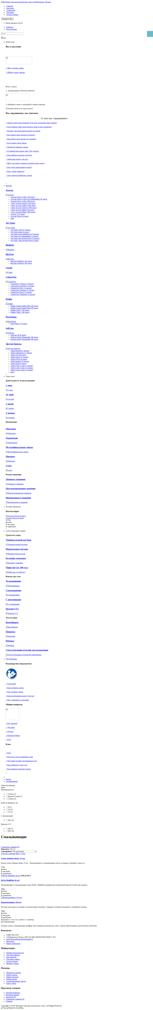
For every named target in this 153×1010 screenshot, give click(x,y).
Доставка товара (13, 959)
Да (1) (10, 829)
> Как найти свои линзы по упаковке (21, 139)
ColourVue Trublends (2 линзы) (23, 294)
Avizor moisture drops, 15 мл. (13, 858)
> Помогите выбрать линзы (17, 147)
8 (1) (10, 807)
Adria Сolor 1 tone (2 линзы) (22, 366)
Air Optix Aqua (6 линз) (20, 232)
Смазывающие (13, 590)
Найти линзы (11, 975)
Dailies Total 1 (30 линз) (20, 310)
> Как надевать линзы (15, 688)
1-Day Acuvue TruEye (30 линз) (23, 203)
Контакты (10, 941)
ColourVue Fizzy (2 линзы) (21, 288)
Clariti (9, 268)
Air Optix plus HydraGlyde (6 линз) (25, 241)
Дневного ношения (15, 479)
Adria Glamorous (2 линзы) (21, 353)
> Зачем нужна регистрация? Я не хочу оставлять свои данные (31, 123)
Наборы (10, 641)
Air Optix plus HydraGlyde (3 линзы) (25, 238)
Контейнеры (12, 622)
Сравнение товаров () (15, 999)
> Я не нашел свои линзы (16, 143)
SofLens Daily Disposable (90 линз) (24, 339)
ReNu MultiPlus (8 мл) (10, 880)
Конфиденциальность (15, 953)
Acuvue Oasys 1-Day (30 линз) (23, 197)
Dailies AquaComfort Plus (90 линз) (24, 308)
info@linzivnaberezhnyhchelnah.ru (19, 939)
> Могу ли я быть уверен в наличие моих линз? (25, 163)
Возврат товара (12, 963)
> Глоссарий (11, 684)
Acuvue (9, 190)
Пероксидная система (17, 549)
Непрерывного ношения (18, 498)
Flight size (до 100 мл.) (17, 567)
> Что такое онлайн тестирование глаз (21, 761)
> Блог (8, 753)
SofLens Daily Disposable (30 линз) (24, 337)
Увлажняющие (13, 581)
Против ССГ (12, 609)
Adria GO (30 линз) (18, 355)
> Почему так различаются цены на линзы (23, 131)
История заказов (12, 995)
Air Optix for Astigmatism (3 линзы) (24, 236)
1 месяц (10, 404)
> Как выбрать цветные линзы (18, 769)
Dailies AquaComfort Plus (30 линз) (24, 306)
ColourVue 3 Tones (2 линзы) (22, 284)
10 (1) (10, 809)
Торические (12, 438)
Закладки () (11, 997)
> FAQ (8, 740)
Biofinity (10, 245)
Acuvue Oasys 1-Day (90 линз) (23, 201)
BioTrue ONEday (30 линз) (21, 261)
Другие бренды (14, 344)
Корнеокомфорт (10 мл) (11, 902)
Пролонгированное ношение (21, 488)
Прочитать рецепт (13, 973)
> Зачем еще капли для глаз (17, 159)
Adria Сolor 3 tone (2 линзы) (22, 370)
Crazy (9, 465)
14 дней (10, 394)
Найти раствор (12, 977)
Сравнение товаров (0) (10, 847)
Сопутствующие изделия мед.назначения (27, 650)
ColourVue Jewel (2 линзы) (21, 292)
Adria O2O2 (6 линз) (19, 359)
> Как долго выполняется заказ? (19, 167)
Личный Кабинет (13, 993)
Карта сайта (11, 983)
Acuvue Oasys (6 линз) (20, 216)
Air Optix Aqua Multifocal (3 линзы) (25, 234)
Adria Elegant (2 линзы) (20, 351)
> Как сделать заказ (15, 68)
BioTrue (10, 254)
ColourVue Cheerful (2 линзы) (22, 286)
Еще (12, 218)
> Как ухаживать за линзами (17, 700)
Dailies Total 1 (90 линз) (20, 312)
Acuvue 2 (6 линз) (18, 214)
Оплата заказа (12, 961)
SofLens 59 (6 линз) (18, 335)
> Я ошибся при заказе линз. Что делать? (22, 151)
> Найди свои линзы (15, 72)
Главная (9, 1001)
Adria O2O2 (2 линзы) (19, 357)
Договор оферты (13, 955)
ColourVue (11, 277)
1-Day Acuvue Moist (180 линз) (23, 212)
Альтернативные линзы (16, 981)
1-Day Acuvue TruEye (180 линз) (24, 208)
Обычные (11, 429)
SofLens (10, 328)
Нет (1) (11, 820)
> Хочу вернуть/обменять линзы (19, 175)
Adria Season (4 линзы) (20, 361)
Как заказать (11, 957)
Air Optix (10, 223)
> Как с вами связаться (15, 171)
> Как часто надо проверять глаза (19, 757)
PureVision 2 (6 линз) (19, 324)
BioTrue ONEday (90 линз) (21, 263)
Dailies (9, 299)
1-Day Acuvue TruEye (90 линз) (23, 206)
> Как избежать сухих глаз (16, 765)
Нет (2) (11, 831)
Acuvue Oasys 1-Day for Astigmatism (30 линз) (29, 199)
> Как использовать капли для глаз (20, 696)
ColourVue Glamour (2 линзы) (22, 290)
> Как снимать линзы (14, 692)
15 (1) (10, 812)
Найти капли (11, 979)
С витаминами (13, 599)
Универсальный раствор (18, 540)
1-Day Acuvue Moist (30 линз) (22, 210)
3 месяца (10, 413)
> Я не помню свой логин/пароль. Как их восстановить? (29, 127)
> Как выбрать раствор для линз (19, 155)
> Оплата (9, 731)
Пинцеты (10, 631)
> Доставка (10, 727)
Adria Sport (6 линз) (18, 363)
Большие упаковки (16, 558)
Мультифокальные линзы (19, 447)
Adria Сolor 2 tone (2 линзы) (22, 368)
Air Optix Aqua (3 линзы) (21, 230)
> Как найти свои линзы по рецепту (20, 135)
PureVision (11, 317)
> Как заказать (11, 723)
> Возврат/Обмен (13, 736)
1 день (9, 385)
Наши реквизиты (13, 943)
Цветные (10, 456)
